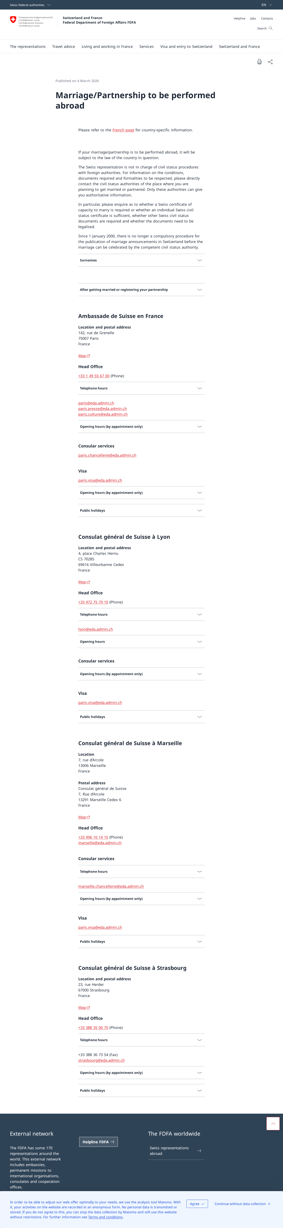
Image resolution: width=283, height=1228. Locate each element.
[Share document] (270, 62)
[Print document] (259, 61)
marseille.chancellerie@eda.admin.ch (111, 886)
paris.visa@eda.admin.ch (100, 480)
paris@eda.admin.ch (96, 402)
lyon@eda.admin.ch (95, 629)
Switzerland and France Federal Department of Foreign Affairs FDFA (99, 20)
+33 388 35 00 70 (93, 1027)
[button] (28, 46)
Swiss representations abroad (169, 1150)
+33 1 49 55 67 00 (93, 375)
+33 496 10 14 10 (93, 837)
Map (82, 355)
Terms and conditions (105, 1217)
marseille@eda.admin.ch (100, 842)
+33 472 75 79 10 (93, 601)
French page (123, 129)
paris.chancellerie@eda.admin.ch (107, 455)
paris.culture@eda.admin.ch (103, 414)
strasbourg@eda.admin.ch (101, 1060)
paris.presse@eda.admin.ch (102, 408)
